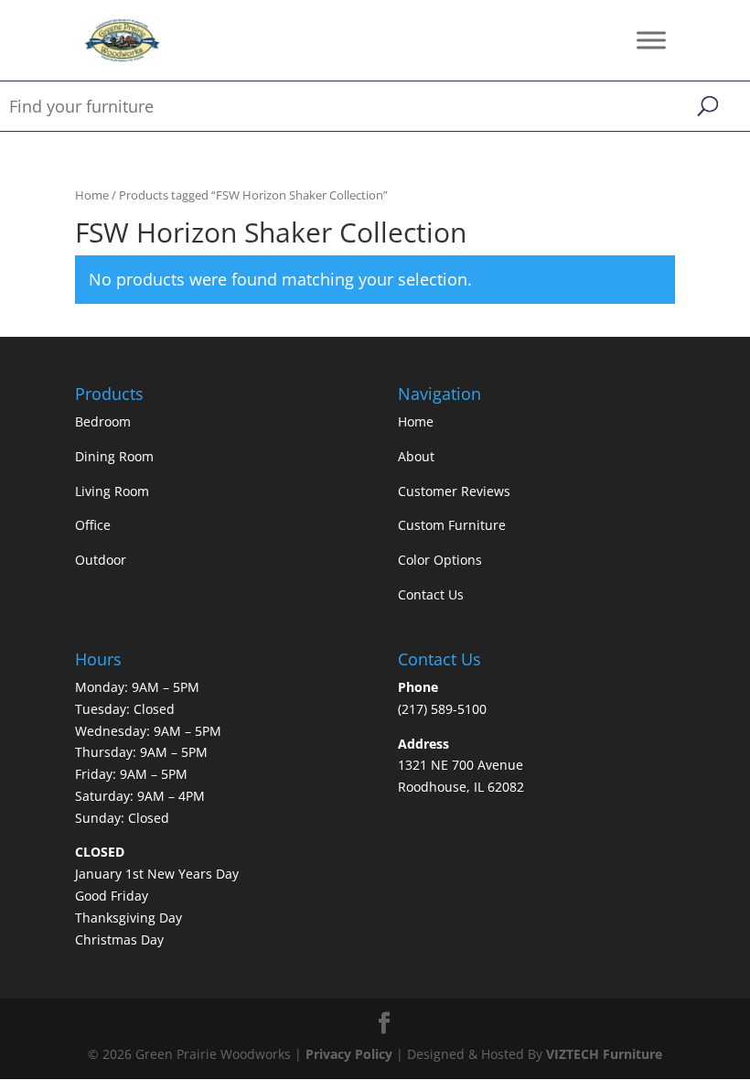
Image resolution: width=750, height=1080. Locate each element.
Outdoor (100, 559)
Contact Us (431, 594)
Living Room (112, 491)
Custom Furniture (452, 525)
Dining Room (114, 456)
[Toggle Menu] (651, 40)
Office (93, 525)
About (416, 456)
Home (92, 195)
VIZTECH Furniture (604, 1054)
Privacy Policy (348, 1054)
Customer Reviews (454, 491)
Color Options (440, 559)
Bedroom (103, 421)
